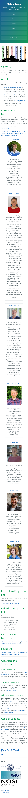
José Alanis (4, 652)
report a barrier (6, 792)
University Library (18, 689)
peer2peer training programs (12, 87)
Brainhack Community (20, 710)
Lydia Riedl (23, 133)
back (2, 754)
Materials (14, 28)
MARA (8, 689)
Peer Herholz (20, 652)
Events (14, 23)
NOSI (25, 703)
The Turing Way (8, 712)
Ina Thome (20, 644)
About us (14, 19)
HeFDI (11, 701)
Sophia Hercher (14, 305)
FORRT (6, 710)
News (14, 33)
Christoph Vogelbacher (13, 642)
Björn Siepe (4, 135)
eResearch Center (11, 691)
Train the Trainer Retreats (11, 95)
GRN (8, 709)
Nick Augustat (5, 131)
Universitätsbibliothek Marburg (10, 603)
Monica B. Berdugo (16, 131)
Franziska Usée (12, 135)
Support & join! (14, 37)
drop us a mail (5, 790)
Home (14, 14)
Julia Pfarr (4, 642)
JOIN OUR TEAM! (10, 750)
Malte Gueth (11, 652)
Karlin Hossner (12, 644)
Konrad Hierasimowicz (13, 133)
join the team (5, 128)
